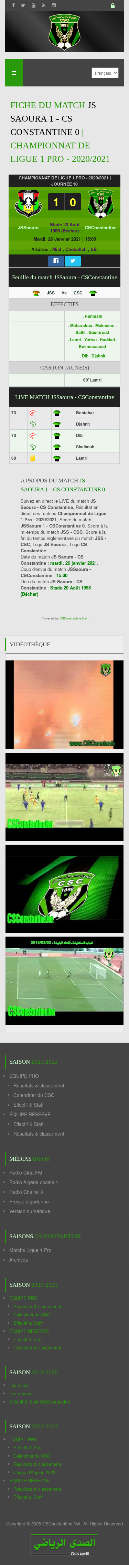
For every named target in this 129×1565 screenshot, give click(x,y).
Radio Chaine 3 (26, 1191)
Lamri (75, 339)
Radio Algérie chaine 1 (33, 1182)
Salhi (80, 332)
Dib (85, 356)
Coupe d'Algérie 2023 (34, 1472)
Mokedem (105, 325)
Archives (18, 1259)
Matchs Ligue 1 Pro (30, 1249)
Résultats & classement (38, 1085)
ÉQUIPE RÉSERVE (30, 1114)
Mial (56, 249)
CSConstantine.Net (73, 618)
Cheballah (76, 249)
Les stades (20, 1393)
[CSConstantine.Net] (64, 31)
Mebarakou (81, 325)
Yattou (90, 339)
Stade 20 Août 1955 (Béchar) (64, 227)
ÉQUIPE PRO (24, 1075)
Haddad (107, 339)
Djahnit (98, 356)
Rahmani (93, 316)
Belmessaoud (92, 346)
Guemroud (98, 332)
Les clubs (19, 1385)
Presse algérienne (29, 1201)
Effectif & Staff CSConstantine (39, 1401)
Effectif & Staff (28, 1104)
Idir (94, 249)
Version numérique (29, 1211)
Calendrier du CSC (33, 1095)
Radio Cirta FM (25, 1172)
